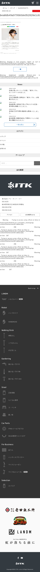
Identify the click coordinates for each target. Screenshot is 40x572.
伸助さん (11, 335)
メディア (3, 136)
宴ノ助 (10, 415)
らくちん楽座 (13, 400)
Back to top (31, 288)
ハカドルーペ (13, 299)
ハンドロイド (13, 313)
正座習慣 (11, 393)
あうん (10, 450)
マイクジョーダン (14, 464)
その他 (2, 144)
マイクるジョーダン (15, 472)
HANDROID (12, 322)
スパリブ (11, 486)
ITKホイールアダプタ (16, 429)
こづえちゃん (13, 343)
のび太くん (12, 350)
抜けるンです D (14, 364)
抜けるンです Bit (14, 371)
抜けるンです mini (15, 379)
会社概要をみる (30, 214)
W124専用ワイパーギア (16, 436)
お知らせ (3, 148)
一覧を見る (20, 124)
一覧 (20, 69)
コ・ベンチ (12, 407)
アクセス (9, 214)
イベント (3, 140)
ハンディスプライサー (16, 457)
